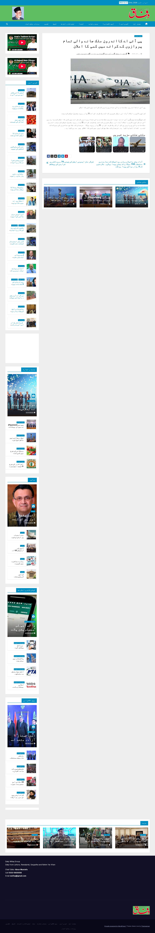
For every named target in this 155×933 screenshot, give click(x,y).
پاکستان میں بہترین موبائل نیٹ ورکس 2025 (18, 662)
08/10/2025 (29, 743)
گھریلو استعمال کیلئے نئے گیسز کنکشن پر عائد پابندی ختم (17, 244)
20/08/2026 (31, 845)
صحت (81, 24)
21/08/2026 (140, 845)
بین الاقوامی (108, 24)
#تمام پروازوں (97, 54)
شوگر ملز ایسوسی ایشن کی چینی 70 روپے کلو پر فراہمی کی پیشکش (71, 163)
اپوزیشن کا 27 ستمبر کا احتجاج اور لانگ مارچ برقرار (133, 841)
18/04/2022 (29, 523)
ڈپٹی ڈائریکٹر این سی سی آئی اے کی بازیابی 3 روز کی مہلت (16, 96)
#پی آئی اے (110, 54)
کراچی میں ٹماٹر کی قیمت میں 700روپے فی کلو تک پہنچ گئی (17, 123)
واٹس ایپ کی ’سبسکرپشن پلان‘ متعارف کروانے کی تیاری (22, 631)
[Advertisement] (21, 348)
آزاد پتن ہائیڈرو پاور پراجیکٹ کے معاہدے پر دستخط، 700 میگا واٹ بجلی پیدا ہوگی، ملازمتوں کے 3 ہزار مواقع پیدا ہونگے (119, 164)
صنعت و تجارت (93, 24)
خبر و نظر (21, 225)
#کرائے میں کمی (83, 54)
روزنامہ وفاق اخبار (32, 24)
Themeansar (145, 926)
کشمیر (46, 24)
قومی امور (124, 24)
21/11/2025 (30, 412)
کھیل (54, 24)
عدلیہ (33, 511)
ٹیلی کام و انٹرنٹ (67, 24)
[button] (7, 24)
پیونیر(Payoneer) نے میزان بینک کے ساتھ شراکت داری (97, 200)
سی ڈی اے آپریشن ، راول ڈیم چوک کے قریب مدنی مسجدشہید (17, 299)
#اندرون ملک (121, 54)
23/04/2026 (29, 633)
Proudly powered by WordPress (115, 926)
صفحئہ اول (137, 24)
